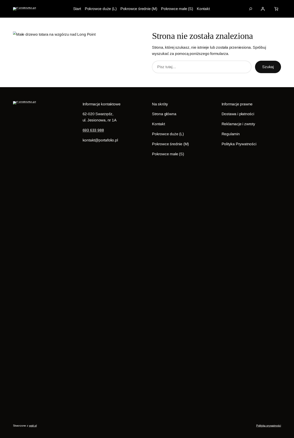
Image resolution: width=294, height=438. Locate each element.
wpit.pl (33, 425)
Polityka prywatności (268, 425)
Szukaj (268, 67)
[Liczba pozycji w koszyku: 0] (276, 9)
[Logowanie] (263, 9)
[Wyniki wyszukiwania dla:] (250, 8)
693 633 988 (93, 130)
